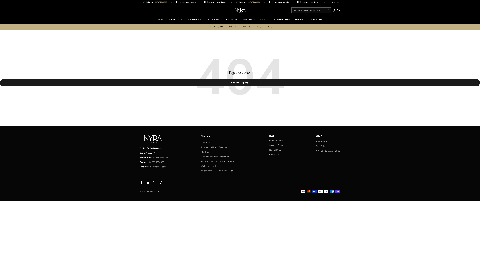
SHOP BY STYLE (213, 20)
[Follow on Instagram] (148, 182)
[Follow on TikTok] (160, 182)
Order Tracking (276, 140)
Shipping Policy (276, 145)
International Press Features (214, 147)
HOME (160, 20)
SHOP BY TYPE (174, 20)
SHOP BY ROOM (193, 20)
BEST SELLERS (232, 20)
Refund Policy (275, 150)
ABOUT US (299, 20)
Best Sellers (321, 146)
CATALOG (264, 20)
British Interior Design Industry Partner (218, 171)
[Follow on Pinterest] (154, 182)
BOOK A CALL (316, 20)
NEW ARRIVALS (249, 20)
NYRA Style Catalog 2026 (328, 151)
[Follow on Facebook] (141, 182)
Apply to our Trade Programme (215, 156)
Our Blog (205, 152)
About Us (205, 142)
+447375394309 (157, 2)
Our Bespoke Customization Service (217, 161)
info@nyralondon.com (156, 167)
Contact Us (274, 154)
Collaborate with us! (210, 166)
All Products (321, 141)
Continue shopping (240, 82)
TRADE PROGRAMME (281, 20)
